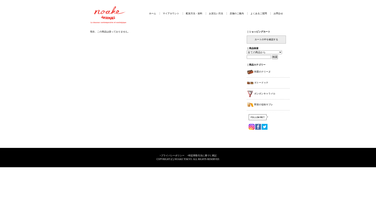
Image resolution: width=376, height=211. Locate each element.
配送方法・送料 (194, 13)
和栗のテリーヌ (262, 71)
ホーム (152, 13)
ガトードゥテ (261, 82)
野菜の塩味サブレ (263, 104)
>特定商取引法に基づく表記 (202, 155)
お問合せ (278, 13)
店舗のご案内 (237, 13)
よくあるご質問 (258, 13)
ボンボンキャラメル (264, 93)
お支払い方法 (216, 13)
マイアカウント (171, 13)
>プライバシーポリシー (172, 155)
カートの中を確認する (266, 39)
